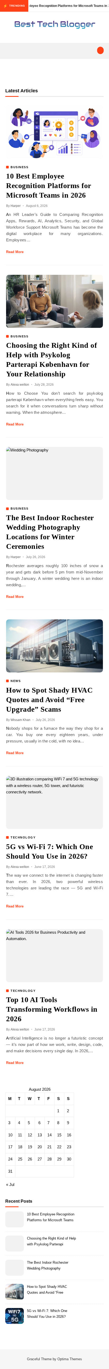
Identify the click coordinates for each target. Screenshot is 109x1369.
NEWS (16, 681)
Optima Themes (69, 1359)
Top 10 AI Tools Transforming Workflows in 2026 (52, 1009)
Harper (16, 206)
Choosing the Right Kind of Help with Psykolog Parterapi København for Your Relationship (51, 1242)
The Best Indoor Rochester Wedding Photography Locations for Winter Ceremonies (47, 1266)
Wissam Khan (20, 720)
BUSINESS (19, 167)
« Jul (10, 1184)
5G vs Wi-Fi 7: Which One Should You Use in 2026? (47, 1314)
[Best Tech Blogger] (54, 25)
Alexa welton (20, 384)
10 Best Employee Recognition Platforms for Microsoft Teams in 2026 (48, 185)
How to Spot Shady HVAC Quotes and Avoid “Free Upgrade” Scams (49, 699)
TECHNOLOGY (23, 837)
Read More (15, 252)
